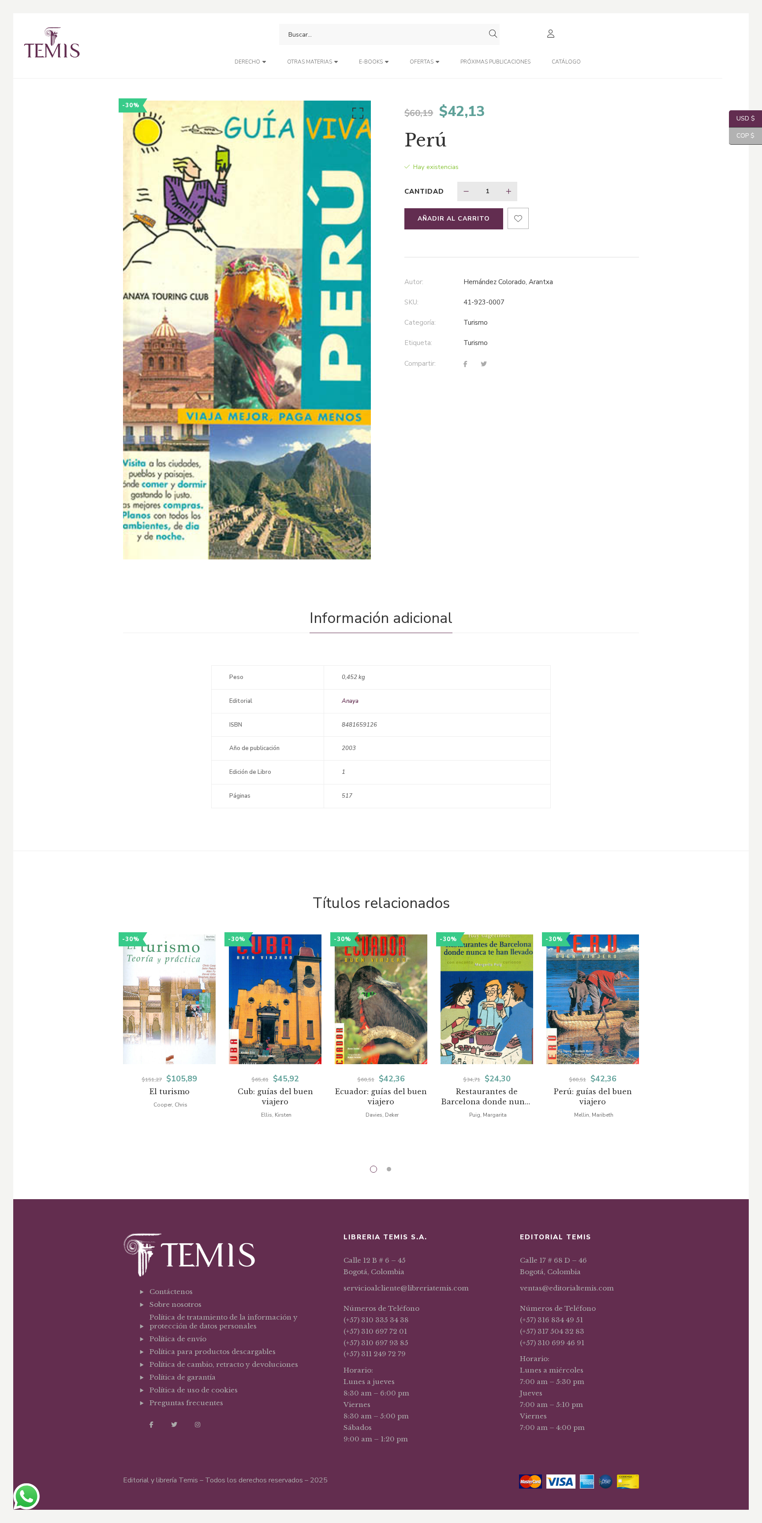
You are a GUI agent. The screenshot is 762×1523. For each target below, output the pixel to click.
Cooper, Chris (170, 1104)
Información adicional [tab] (381, 618)
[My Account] (552, 34)
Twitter (174, 1425)
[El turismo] (169, 999)
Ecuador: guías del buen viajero (381, 1096)
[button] (356, 115)
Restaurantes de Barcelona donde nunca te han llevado (487, 1097)
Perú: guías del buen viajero (593, 1096)
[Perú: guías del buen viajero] (592, 999)
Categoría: (420, 322)
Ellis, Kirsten (276, 1114)
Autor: (413, 282)
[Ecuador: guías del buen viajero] (381, 999)
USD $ (742, 118)
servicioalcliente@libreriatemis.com (406, 1288)
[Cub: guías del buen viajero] (275, 999)
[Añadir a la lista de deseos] (518, 218)
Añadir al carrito (454, 218)
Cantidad (424, 191)
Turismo (475, 322)
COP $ (742, 135)
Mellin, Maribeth (593, 1114)
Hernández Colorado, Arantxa (508, 282)
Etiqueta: (418, 342)
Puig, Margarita (488, 1114)
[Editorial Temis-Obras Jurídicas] (52, 46)
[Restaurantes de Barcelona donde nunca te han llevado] (487, 999)
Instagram (197, 1425)
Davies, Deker (382, 1114)
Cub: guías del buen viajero (275, 1096)
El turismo (169, 1091)
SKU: (411, 302)
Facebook (151, 1425)
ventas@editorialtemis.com (567, 1288)
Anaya (350, 701)
